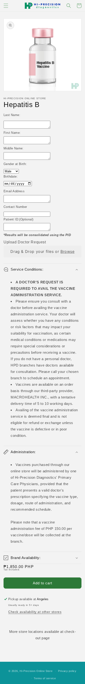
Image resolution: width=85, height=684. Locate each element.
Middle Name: (14, 148)
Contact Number (15, 207)
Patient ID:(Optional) (18, 219)
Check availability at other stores (34, 612)
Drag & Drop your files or (42, 251)
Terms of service (45, 678)
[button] (6, 5)
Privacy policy (67, 671)
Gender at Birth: (15, 164)
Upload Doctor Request (25, 242)
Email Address (14, 191)
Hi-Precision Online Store (36, 671)
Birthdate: (11, 176)
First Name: (12, 132)
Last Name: (12, 115)
